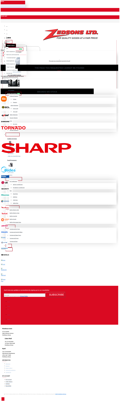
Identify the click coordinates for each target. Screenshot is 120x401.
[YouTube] (9, 317)
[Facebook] (9, 300)
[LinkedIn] (9, 313)
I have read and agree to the (17, 296)
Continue (4, 81)
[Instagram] (9, 309)
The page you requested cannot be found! (59, 61)
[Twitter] (9, 304)
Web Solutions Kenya (60, 394)
